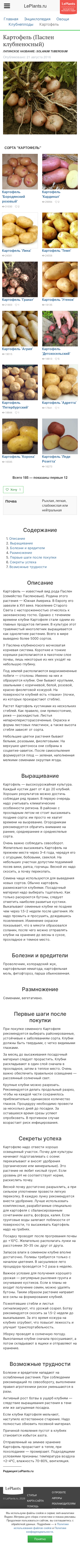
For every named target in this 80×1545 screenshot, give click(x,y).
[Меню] (6, 5)
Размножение (21, 553)
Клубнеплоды (21, 24)
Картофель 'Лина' (16, 250)
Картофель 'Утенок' (58, 299)
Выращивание (21, 543)
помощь (33, 1506)
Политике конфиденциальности (46, 1530)
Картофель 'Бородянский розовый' (13, 196)
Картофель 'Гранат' (18, 299)
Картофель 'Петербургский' (15, 405)
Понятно (40, 1539)
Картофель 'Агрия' (17, 348)
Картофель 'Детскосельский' (56, 351)
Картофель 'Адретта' (59, 402)
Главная (11, 19)
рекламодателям (63, 1503)
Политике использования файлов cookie (41, 1526)
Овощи (62, 19)
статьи (32, 1495)
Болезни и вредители (27, 548)
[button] (40, 98)
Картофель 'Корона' (18, 456)
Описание (17, 538)
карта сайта (35, 1500)
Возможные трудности (28, 567)
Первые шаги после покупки (33, 557)
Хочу (15, 489)
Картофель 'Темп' (56, 250)
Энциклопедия (37, 19)
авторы (57, 1498)
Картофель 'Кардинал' (51, 194)
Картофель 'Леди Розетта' (56, 459)
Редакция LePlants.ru (18, 1471)
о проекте (59, 1492)
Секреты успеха (23, 562)
